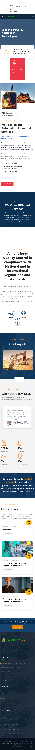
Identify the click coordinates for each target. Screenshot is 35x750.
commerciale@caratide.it (11, 729)
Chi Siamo (4, 693)
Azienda (17, 627)
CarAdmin (6, 526)
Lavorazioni (5, 676)
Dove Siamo (5, 704)
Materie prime (6, 672)
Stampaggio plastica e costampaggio (13, 663)
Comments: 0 (15, 560)
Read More (7, 183)
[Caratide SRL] (9, 16)
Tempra (4, 680)
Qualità (4, 698)
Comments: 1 (15, 526)
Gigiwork (19, 746)
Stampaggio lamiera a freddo (11, 668)
